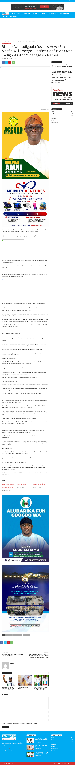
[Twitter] (71, 1)
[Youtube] (74, 1)
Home (13, 13)
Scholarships (52, 13)
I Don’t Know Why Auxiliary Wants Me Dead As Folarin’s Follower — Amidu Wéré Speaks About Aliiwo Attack (38, 655)
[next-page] (48, 673)
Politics (43, 13)
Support (21, 1)
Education (27, 13)
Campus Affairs (54, 122)
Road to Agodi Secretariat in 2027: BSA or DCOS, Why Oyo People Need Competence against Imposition (40, 689)
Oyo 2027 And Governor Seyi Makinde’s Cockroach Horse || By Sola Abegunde (61, 65)
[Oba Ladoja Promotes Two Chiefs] (25, 680)
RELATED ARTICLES (7, 672)
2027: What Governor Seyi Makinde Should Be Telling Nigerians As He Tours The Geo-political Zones (8, 689)
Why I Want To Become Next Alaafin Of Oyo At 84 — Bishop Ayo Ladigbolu (23, 484)
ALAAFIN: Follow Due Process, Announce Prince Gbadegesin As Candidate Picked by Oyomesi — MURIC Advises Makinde (9, 486)
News (18, 13)
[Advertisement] (37, 29)
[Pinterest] (9, 62)
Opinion (35, 13)
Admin (4, 58)
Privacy (16, 1)
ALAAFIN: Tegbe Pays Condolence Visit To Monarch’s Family (12, 654)
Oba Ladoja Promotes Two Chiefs (24, 688)
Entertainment (64, 13)
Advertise (26, 1)
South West (13, 16)
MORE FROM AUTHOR (17, 672)
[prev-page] (46, 673)
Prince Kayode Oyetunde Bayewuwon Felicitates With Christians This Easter (61, 71)
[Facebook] (67, 1)
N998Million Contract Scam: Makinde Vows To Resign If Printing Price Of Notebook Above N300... (61, 79)
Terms (31, 1)
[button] (72, 15)
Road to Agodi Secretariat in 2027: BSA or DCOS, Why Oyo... (41, 753)
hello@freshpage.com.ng (12, 748)
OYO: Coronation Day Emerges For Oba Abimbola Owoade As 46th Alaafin (39, 484)
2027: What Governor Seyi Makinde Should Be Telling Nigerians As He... (41, 740)
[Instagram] (69, 1)
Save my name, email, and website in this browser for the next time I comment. (20, 723)
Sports (5, 16)
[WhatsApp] (13, 62)
